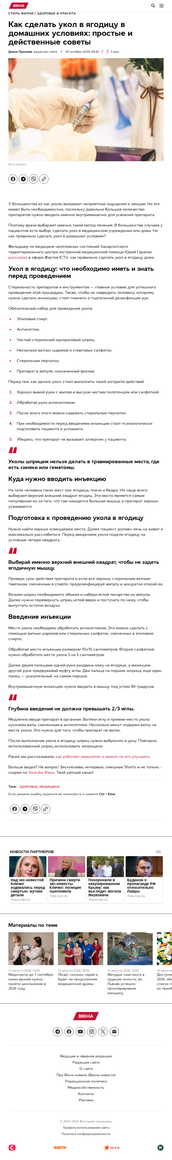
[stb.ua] (12, 1148)
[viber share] (33, 179)
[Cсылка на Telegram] (57, 1031)
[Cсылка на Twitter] (103, 1031)
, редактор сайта (33, 52)
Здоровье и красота (56, 13)
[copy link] (43, 179)
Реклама (86, 1100)
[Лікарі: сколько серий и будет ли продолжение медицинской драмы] (80, 948)
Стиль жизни (21, 13)
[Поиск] (153, 5)
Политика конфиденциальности (86, 1134)
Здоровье (28, 787)
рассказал (17, 257)
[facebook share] (13, 179)
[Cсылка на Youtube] (80, 1031)
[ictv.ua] (112, 1148)
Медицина (49, 787)
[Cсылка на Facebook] (69, 1031)
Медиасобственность (86, 1088)
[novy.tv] (160, 1148)
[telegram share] (23, 179)
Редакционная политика (86, 1081)
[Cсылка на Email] (114, 1031)
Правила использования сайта (86, 1127)
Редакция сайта (86, 1062)
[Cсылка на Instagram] (91, 1031)
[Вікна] (18, 6)
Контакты (86, 1094)
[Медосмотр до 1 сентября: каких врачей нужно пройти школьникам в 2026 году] (31, 948)
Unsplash (21, 164)
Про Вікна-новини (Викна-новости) (86, 1075)
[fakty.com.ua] (59, 1148)
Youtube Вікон (41, 772)
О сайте (86, 1069)
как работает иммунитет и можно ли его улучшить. (103, 756)
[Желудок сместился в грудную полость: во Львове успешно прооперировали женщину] (130, 948)
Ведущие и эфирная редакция (86, 1056)
